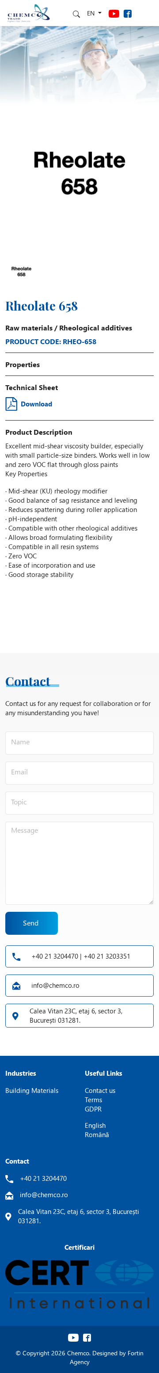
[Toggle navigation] (145, 12)
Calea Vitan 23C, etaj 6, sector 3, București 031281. (76, 1015)
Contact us (100, 1090)
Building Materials (31, 1090)
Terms (93, 1099)
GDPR (93, 1108)
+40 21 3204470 (43, 1178)
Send (30, 922)
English (95, 1125)
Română (97, 1134)
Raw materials (29, 327)
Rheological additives (95, 327)
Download (36, 403)
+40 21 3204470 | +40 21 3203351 (80, 956)
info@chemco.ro (55, 985)
